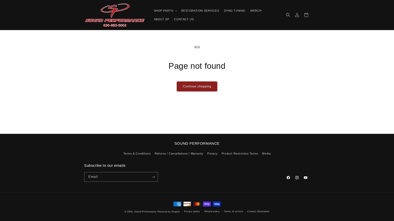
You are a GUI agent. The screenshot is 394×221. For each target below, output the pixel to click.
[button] (165, 10)
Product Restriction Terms (240, 153)
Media (266, 153)
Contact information (258, 211)
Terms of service (233, 211)
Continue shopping (197, 86)
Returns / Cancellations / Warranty (179, 153)
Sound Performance (145, 211)
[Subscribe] (153, 177)
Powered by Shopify (168, 211)
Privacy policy (192, 211)
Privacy (212, 153)
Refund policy (212, 211)
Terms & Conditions (137, 153)
